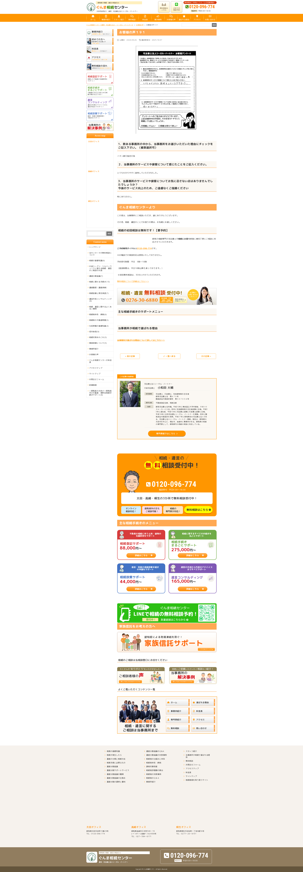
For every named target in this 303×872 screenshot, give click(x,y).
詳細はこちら (141, 555)
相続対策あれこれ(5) (98, 337)
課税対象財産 (151, 767)
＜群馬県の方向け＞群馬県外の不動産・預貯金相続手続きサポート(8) (100, 393)
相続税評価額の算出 (154, 770)
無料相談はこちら (197, 510)
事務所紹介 (106, 19)
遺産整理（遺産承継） (98, 287)
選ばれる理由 (184, 19)
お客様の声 (171, 19)
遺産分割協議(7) (96, 276)
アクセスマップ (95, 368)
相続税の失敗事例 (153, 774)
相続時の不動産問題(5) (99, 320)
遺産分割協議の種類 (115, 774)
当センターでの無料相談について (100, 254)
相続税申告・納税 (153, 763)
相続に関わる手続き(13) (99, 282)
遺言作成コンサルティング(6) (100, 300)
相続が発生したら (114, 755)
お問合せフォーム (96, 379)
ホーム (93, 19)
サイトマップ (94, 373)
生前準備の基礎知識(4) (99, 326)
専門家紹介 (176, 719)
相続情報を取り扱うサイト (197, 780)
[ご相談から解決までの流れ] (167, 296)
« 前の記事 (130, 356)
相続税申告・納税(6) (98, 314)
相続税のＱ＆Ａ (152, 778)
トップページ (94, 247)
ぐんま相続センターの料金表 (100, 361)
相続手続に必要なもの (116, 763)
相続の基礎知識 (113, 751)
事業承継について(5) (98, 343)
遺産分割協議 (112, 767)
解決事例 (158, 19)
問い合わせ (201, 728)
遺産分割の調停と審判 (116, 782)
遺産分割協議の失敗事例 (156, 755)
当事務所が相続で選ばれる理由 (198, 756)
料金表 (145, 19)
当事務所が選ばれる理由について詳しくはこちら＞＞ (141, 340)
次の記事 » (206, 356)
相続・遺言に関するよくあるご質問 (100, 308)
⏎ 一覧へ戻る (169, 356)
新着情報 (93, 385)
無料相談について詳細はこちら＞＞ (133, 281)
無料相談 (132, 19)
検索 (109, 233)
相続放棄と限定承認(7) (99, 293)
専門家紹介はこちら (165, 433)
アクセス (197, 19)
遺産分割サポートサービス (118, 770)
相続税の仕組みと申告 (155, 759)
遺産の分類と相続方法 (116, 759)
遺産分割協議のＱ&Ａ (155, 751)
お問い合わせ (210, 19)
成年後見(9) (94, 331)
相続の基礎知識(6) (97, 260)
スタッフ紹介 (119, 19)
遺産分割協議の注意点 (116, 778)
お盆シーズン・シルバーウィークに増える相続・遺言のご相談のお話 (100, 268)
